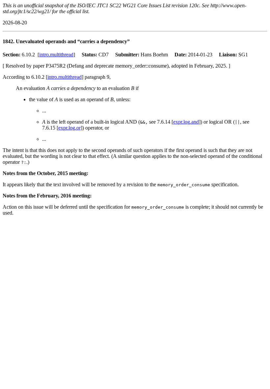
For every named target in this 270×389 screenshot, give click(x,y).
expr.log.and (186, 122)
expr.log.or (69, 128)
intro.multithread (56, 54)
